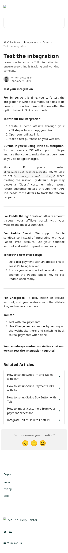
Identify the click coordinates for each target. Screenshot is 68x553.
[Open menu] (61, 6)
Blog (6, 495)
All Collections (11, 42)
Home (6, 482)
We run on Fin (14, 542)
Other (46, 42)
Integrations (31, 42)
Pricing (7, 489)
